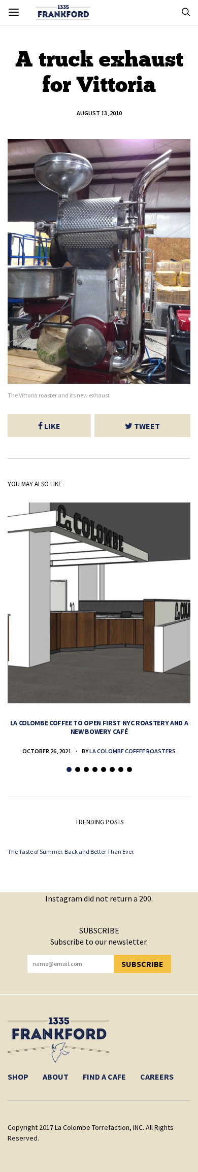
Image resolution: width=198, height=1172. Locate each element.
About (56, 1076)
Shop (18, 1076)
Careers (157, 1076)
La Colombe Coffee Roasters (132, 751)
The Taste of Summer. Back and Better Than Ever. (71, 851)
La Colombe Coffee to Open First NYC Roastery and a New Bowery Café (99, 727)
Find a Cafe (104, 1076)
